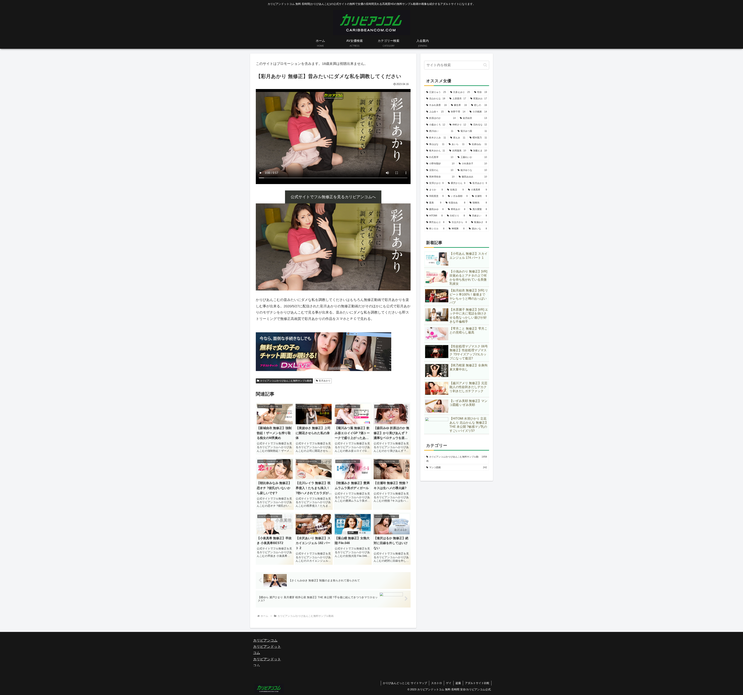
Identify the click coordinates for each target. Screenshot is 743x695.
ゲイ (448, 683)
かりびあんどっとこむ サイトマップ (405, 683)
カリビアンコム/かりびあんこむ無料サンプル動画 (286, 380)
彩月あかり (324, 380)
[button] (485, 65)
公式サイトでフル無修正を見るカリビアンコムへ (333, 197)
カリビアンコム (265, 640)
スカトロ (436, 683)
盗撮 (458, 683)
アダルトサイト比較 (477, 683)
